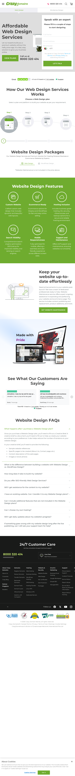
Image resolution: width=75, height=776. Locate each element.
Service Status (66, 579)
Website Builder (42, 573)
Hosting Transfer (31, 585)
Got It (44, 772)
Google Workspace (55, 578)
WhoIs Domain (18, 592)
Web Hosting (30, 571)
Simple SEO (53, 581)
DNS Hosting (30, 582)
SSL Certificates (42, 579)
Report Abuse (66, 582)
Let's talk (57, 63)
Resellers (5, 589)
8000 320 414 (29, 59)
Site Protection (42, 582)
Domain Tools (18, 585)
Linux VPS (29, 588)
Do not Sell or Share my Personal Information (67, 587)
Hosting (29, 568)
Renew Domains (19, 574)
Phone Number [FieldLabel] (48, 46)
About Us (5, 573)
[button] (45, 48)
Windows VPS (30, 592)
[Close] (72, 761)
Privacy (34, 624)
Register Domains (19, 571)
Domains (17, 568)
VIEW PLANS (10, 58)
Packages (41, 586)
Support (64, 568)
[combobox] (2, 607)
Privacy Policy (60, 55)
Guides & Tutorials (67, 576)
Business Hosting (31, 574)
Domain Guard (18, 588)
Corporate (5, 576)
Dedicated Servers (31, 595)
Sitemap (51, 624)
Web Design (41, 576)
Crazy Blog (5, 579)
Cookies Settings (30, 772)
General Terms (26, 624)
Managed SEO (54, 584)
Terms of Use (42, 624)
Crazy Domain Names (33, 622)
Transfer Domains (19, 577)
